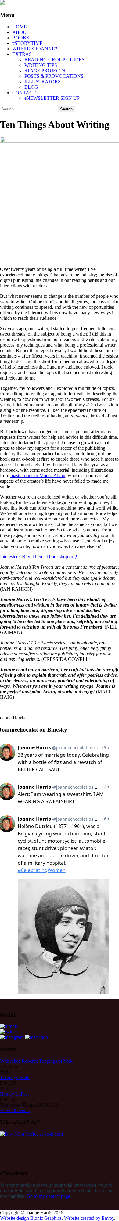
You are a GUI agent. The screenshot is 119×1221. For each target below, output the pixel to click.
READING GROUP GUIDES (54, 59)
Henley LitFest (14, 1094)
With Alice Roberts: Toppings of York (36, 1061)
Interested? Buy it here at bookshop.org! (38, 556)
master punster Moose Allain (37, 475)
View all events (15, 1110)
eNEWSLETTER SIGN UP (52, 98)
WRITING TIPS (40, 65)
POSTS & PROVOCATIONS (54, 76)
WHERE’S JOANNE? (34, 48)
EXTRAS (22, 54)
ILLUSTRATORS (42, 81)
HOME (19, 26)
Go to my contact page (48, 1196)
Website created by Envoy (89, 1218)
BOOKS (20, 37)
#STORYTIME (27, 43)
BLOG (31, 87)
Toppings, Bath (15, 1077)
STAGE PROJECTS (44, 70)
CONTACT (24, 92)
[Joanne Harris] (2, 3)
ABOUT (21, 32)
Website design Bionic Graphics (31, 1218)
